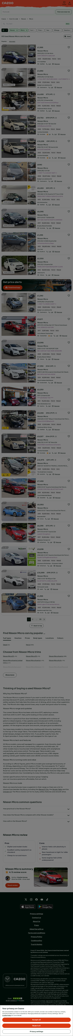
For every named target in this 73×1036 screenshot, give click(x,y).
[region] (36, 1020)
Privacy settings (36, 1032)
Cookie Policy (6, 1015)
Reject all (36, 1026)
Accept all (36, 1020)
